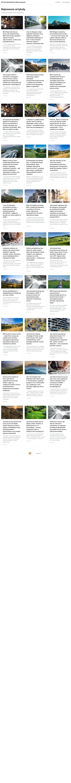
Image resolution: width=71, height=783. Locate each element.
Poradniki (58, 2)
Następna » (38, 453)
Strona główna (66, 2)
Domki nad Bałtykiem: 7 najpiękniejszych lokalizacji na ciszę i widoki (12, 293)
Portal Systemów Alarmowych (13, 2)
